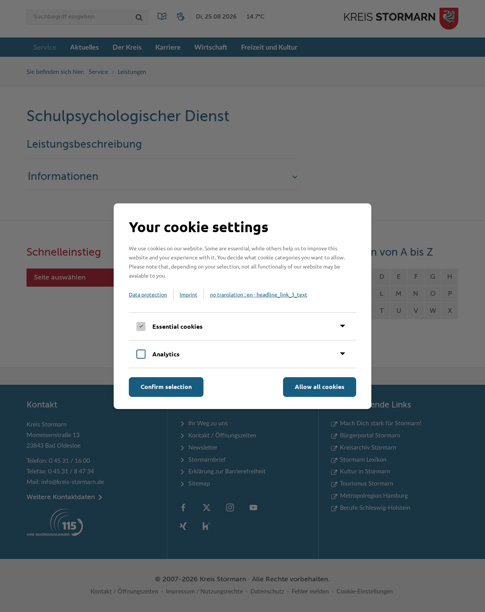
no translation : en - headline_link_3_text (258, 294)
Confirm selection (166, 386)
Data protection (148, 294)
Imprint (188, 294)
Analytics (166, 354)
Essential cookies (177, 326)
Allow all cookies (319, 386)
